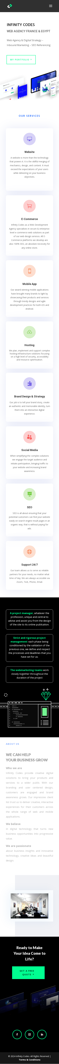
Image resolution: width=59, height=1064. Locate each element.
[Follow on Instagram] (29, 1034)
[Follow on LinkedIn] (42, 1034)
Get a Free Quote (27, 972)
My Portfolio (19, 59)
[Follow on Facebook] (17, 1034)
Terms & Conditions (29, 1059)
